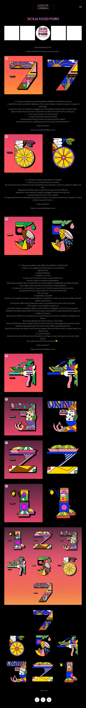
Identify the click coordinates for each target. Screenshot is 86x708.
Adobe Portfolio (46, 704)
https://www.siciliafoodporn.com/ (43, 130)
